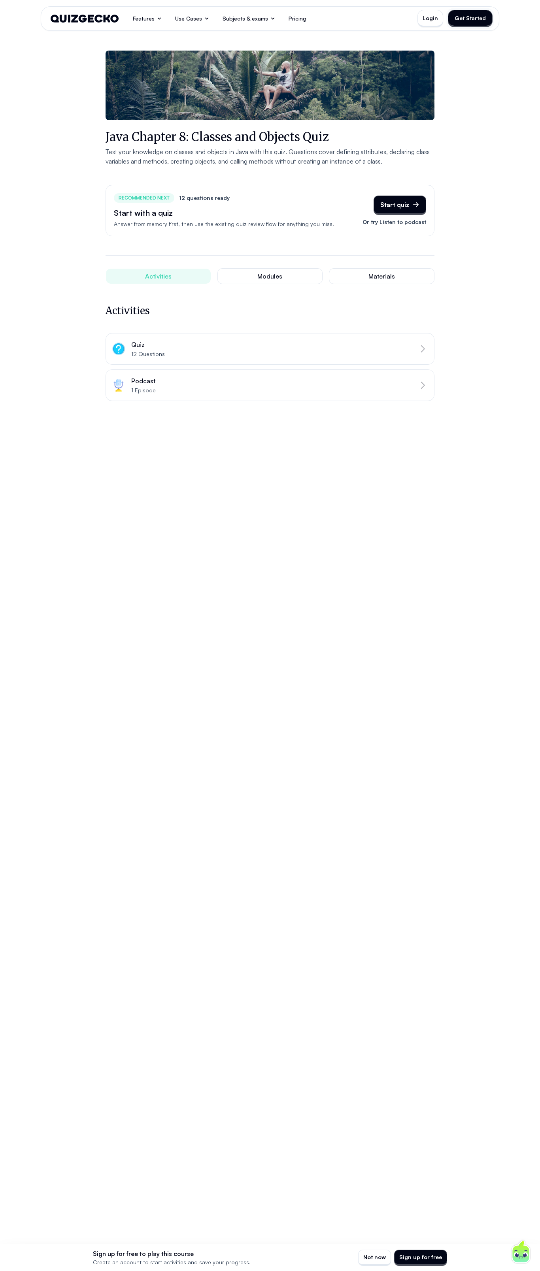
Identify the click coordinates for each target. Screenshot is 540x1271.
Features (144, 18)
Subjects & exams (245, 18)
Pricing (297, 18)
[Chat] (521, 1252)
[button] (270, 349)
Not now (374, 1257)
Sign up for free (420, 1257)
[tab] (158, 276)
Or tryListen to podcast (394, 221)
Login (430, 18)
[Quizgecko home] (85, 18)
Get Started (470, 18)
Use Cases (188, 18)
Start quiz (394, 205)
